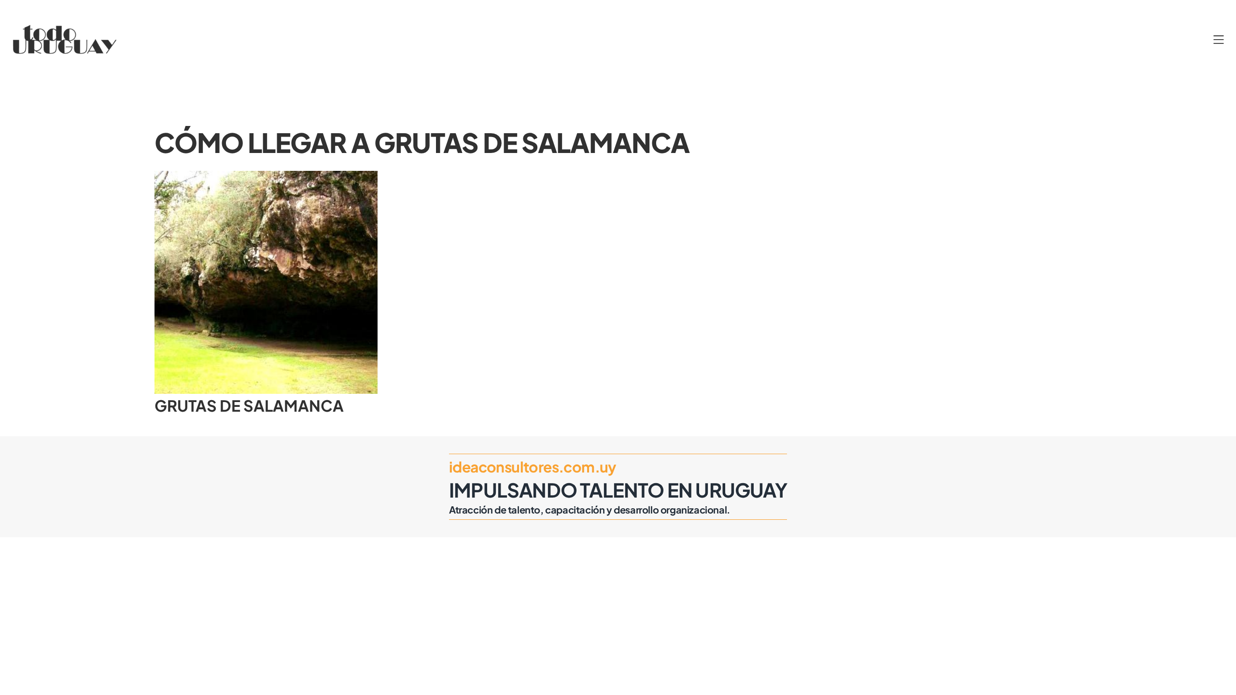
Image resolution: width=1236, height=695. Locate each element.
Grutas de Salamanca (249, 405)
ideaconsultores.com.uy (533, 467)
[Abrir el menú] (1218, 39)
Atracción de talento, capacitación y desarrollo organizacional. (589, 509)
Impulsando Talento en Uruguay (618, 489)
